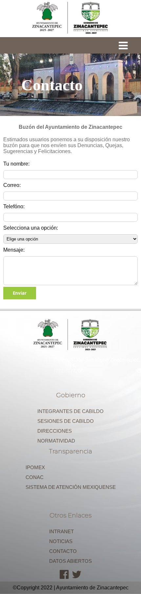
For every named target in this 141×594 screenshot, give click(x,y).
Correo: (12, 185)
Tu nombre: (16, 164)
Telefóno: (14, 206)
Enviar (20, 293)
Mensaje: (14, 250)
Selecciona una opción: (30, 228)
